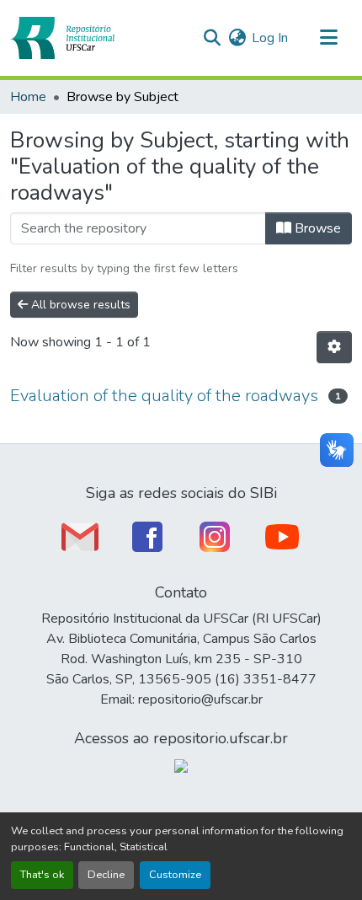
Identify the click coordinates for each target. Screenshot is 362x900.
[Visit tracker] (181, 765)
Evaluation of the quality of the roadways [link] (164, 395)
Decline (106, 874)
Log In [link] (270, 38)
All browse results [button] (79, 305)
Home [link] (28, 97)
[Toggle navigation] (328, 38)
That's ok (42, 874)
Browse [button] (316, 228)
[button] (62, 38)
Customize (175, 874)
